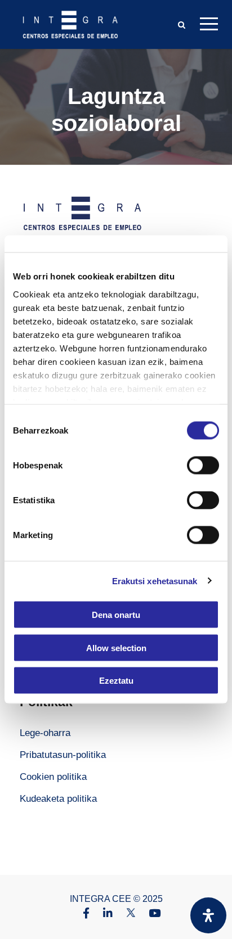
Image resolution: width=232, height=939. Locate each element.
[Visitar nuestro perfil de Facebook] (81, 914)
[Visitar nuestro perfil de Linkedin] (102, 914)
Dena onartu (116, 615)
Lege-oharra (45, 733)
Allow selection (116, 647)
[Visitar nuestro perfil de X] (125, 914)
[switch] (203, 466)
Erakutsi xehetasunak (155, 580)
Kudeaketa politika (58, 798)
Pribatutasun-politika (63, 755)
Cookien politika (53, 776)
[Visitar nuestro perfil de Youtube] (148, 914)
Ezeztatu (116, 680)
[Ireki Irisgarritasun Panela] (208, 915)
